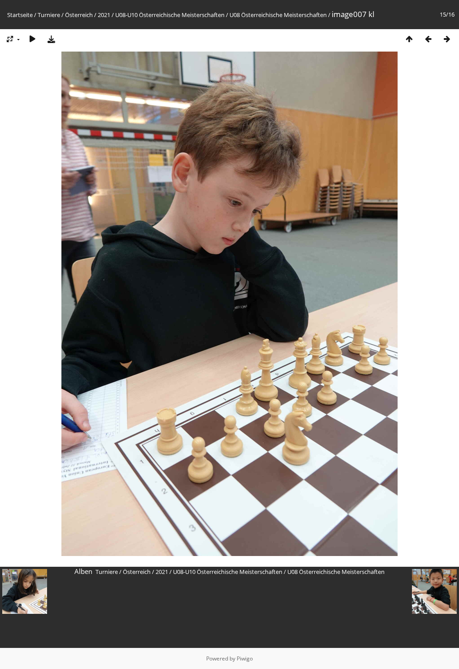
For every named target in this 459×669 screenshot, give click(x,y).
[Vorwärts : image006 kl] (446, 39)
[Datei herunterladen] (51, 39)
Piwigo (245, 658)
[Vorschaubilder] (409, 39)
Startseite (20, 15)
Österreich (79, 15)
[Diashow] (32, 39)
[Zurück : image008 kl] (428, 39)
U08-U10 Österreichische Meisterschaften (170, 15)
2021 (104, 15)
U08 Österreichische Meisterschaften (278, 15)
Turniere (49, 15)
